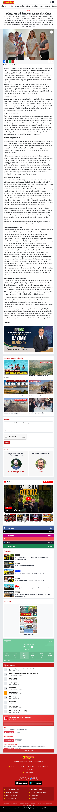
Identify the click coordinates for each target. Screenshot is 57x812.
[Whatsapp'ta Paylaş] (10, 61)
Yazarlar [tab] (7, 450)
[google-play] (35, 783)
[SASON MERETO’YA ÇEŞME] (41, 387)
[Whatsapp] (34, 778)
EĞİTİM (28, 6)
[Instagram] (26, 778)
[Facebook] (20, 778)
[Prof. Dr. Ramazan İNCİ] (38, 464)
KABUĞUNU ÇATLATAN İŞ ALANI (13, 454)
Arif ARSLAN (13, 471)
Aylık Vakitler (8, 660)
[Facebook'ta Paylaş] (4, 61)
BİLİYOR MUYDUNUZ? (46, 804)
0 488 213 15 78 (29, 769)
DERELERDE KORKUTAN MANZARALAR (38, 375)
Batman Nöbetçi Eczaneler (12, 789)
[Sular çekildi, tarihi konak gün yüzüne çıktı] (16, 387)
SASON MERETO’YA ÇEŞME (35, 395)
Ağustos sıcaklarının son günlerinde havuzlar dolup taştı (32, 588)
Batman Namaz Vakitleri (12, 792)
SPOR (41, 6)
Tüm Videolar (49, 481)
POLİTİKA (10, 6)
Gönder (7, 442)
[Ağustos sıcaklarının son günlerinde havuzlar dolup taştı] (16, 367)
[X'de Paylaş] (7, 61)
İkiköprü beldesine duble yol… (25, 565)
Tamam (51, 810)
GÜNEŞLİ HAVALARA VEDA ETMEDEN (38, 454)
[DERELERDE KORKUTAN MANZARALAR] (41, 367)
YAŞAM (17, 6)
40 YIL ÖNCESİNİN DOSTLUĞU (36, 413)
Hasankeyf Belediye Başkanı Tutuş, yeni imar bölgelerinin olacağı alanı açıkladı (32, 595)
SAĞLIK (22, 6)
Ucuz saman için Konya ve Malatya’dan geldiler (29, 573)
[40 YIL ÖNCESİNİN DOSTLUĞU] (41, 405)
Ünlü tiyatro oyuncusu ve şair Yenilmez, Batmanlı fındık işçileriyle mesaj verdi (31, 558)
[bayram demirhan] (28, 339)
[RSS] (37, 778)
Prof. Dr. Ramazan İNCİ (38, 471)
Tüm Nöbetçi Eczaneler (29, 750)
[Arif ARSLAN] (13, 464)
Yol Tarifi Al (18, 732)
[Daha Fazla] (13, 61)
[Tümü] (52, 551)
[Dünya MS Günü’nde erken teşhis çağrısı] (28, 44)
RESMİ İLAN (35, 6)
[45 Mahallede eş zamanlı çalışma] (16, 405)
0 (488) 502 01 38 (9, 740)
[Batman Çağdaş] (8, 2)
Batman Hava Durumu (36, 789)
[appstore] (21, 783)
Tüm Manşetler (34, 795)
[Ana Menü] (53, 2)
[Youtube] (28, 778)
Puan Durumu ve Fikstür (11, 795)
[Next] (31, 778)
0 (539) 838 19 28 (9, 732)
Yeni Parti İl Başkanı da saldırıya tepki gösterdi (29, 580)
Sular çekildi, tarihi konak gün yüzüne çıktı (14, 395)
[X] (23, 778)
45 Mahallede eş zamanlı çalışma (12, 413)
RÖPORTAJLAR (30, 805)
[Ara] (51, 2)
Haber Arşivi (34, 798)
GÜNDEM (3, 6)
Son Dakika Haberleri (11, 798)
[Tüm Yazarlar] (52, 450)
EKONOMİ (47, 6)
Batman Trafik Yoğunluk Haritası (39, 792)
